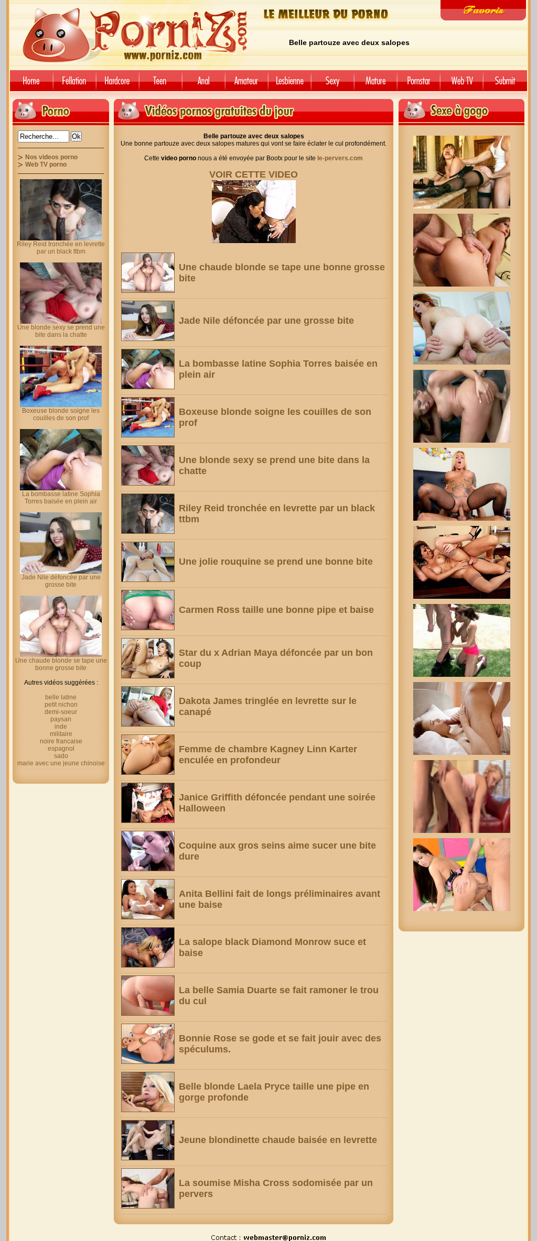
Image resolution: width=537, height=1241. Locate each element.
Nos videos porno (51, 157)
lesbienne (289, 84)
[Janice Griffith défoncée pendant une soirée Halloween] (148, 803)
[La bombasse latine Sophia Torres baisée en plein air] (148, 369)
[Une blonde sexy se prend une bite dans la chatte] (148, 465)
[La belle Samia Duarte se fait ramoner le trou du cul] (148, 995)
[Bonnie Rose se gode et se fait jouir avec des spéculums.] (148, 1044)
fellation (74, 84)
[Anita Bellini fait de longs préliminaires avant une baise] (148, 899)
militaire (61, 734)
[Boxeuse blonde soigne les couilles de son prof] (148, 417)
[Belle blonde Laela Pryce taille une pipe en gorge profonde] (148, 1092)
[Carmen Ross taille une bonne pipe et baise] (148, 610)
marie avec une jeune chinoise (61, 763)
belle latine (61, 697)
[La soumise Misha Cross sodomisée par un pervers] (148, 1188)
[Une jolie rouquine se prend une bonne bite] (148, 562)
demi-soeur (61, 712)
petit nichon (61, 704)
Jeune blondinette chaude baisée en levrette (278, 1140)
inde (61, 726)
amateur (246, 84)
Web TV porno (46, 164)
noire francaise (61, 741)
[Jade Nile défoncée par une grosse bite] (148, 321)
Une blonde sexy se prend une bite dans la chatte (61, 331)
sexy (332, 84)
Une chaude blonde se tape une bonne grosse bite (61, 664)
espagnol (61, 748)
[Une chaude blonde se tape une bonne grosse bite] (148, 272)
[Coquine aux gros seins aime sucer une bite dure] (148, 851)
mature (375, 84)
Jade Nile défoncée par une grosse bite (266, 320)
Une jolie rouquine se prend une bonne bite (276, 561)
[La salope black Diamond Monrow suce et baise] (148, 947)
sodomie (203, 84)
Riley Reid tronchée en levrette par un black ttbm (61, 247)
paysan (60, 719)
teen (160, 84)
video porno (29, 84)
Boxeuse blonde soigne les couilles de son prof (61, 414)
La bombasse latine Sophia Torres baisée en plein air (61, 497)
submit (507, 84)
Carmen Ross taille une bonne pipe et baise (276, 610)
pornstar (418, 84)
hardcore (117, 84)
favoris (483, 10)
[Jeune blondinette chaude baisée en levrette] (148, 1140)
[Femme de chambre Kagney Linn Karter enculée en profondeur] (148, 754)
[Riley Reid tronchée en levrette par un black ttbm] (148, 513)
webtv (461, 84)
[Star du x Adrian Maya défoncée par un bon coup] (148, 658)
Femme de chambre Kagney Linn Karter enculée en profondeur (268, 754)
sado (61, 756)
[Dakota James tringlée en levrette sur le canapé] (148, 706)
